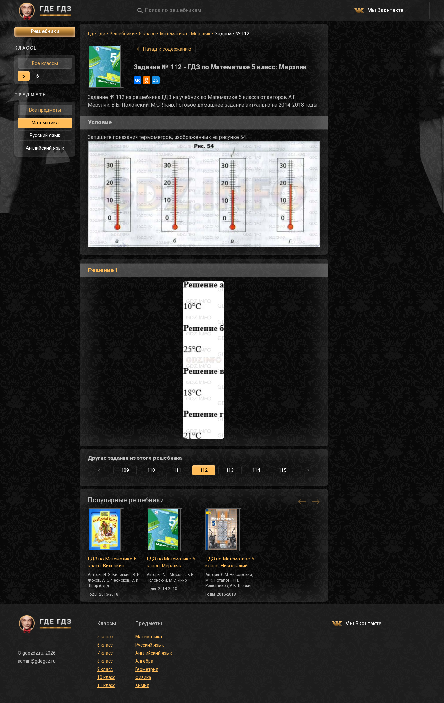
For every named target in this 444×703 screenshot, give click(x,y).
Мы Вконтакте (385, 10)
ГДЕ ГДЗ (44, 10)
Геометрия (146, 669)
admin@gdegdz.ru (37, 661)
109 (125, 470)
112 (204, 470)
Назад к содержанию (167, 49)
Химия (142, 685)
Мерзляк (201, 34)
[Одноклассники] (146, 80)
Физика (143, 677)
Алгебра (144, 661)
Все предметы (45, 110)
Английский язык (45, 148)
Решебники (122, 34)
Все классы (45, 63)
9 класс (105, 669)
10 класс (106, 677)
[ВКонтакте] (137, 80)
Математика (173, 34)
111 (177, 470)
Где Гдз (96, 34)
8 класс (105, 661)
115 (282, 470)
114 (256, 470)
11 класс (106, 685)
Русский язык (45, 135)
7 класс (105, 653)
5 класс (147, 34)
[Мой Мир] (156, 80)
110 (151, 470)
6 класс (105, 644)
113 (230, 470)
